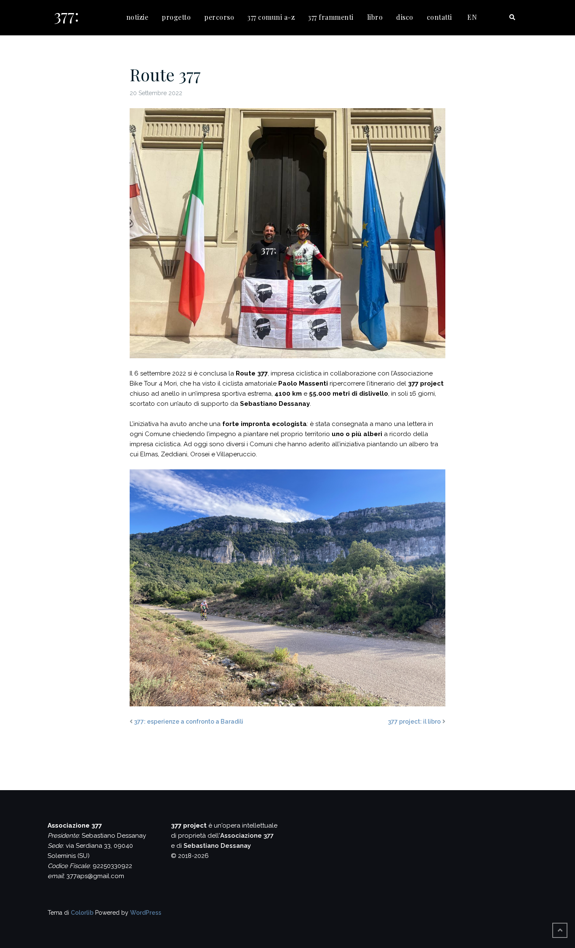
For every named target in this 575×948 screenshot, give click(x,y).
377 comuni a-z (271, 17)
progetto (176, 17)
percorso (219, 17)
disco (404, 17)
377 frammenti (331, 17)
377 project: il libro (414, 721)
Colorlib (82, 912)
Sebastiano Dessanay (217, 845)
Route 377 (165, 74)
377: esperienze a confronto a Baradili (188, 721)
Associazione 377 (247, 835)
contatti (439, 17)
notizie (137, 17)
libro (375, 17)
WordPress (145, 912)
